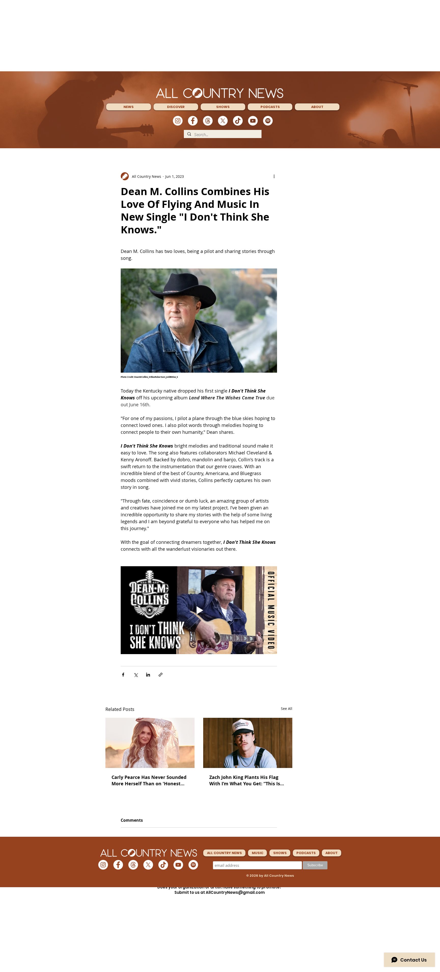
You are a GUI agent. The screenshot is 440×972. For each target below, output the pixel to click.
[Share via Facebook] (123, 674)
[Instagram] (178, 121)
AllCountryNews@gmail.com (235, 892)
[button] (128, 106)
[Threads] (208, 121)
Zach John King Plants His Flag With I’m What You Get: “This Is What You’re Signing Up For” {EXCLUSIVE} (244, 780)
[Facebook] (193, 121)
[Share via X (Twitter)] (135, 674)
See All (286, 708)
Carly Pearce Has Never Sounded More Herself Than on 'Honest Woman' (149, 780)
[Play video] (199, 610)
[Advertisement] (220, 35)
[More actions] (274, 176)
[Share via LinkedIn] (148, 674)
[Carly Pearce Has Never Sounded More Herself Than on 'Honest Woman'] (150, 743)
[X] (223, 121)
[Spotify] (268, 121)
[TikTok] (238, 121)
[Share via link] (160, 674)
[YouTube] (253, 121)
